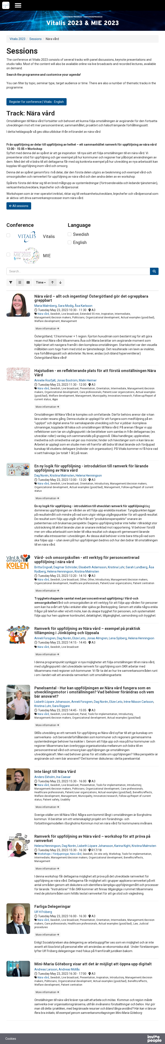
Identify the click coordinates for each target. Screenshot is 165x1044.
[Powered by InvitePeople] (143, 1039)
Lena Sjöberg (118, 638)
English (80, 242)
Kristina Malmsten (62, 475)
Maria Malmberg (45, 305)
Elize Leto (79, 638)
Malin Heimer (88, 380)
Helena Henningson (89, 475)
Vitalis (49, 236)
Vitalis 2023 (17, 39)
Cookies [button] (10, 1038)
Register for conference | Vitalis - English (36, 101)
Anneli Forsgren (45, 638)
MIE (47, 255)
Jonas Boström (67, 380)
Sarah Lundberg (136, 567)
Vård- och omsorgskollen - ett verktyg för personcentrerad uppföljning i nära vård (86, 559)
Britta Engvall (43, 567)
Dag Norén (41, 475)
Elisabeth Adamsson (93, 567)
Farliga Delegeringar (52, 906)
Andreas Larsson (45, 969)
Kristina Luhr (116, 567)
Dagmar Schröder (65, 567)
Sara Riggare (61, 706)
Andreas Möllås (69, 969)
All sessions (20, 206)
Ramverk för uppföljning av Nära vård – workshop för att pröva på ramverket (92, 838)
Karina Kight (122, 846)
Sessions (35, 39)
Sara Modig (65, 305)
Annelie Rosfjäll (44, 380)
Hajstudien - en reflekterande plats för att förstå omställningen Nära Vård (95, 372)
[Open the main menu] (18, 5)
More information (46, 328)
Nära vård (43, 313)
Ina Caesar (63, 777)
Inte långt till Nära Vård (55, 771)
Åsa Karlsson (83, 305)
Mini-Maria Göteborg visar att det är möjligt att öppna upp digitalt (93, 964)
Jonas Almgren (97, 638)
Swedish (81, 234)
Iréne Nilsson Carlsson (138, 701)
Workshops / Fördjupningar (53, 853)
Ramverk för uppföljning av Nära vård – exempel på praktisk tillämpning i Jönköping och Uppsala (87, 630)
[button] (41, 282)
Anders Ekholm (44, 777)
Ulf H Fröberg (43, 912)
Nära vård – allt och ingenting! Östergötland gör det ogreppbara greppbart (91, 298)
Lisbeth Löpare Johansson (52, 701)
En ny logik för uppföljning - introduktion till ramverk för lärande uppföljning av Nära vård (91, 468)
